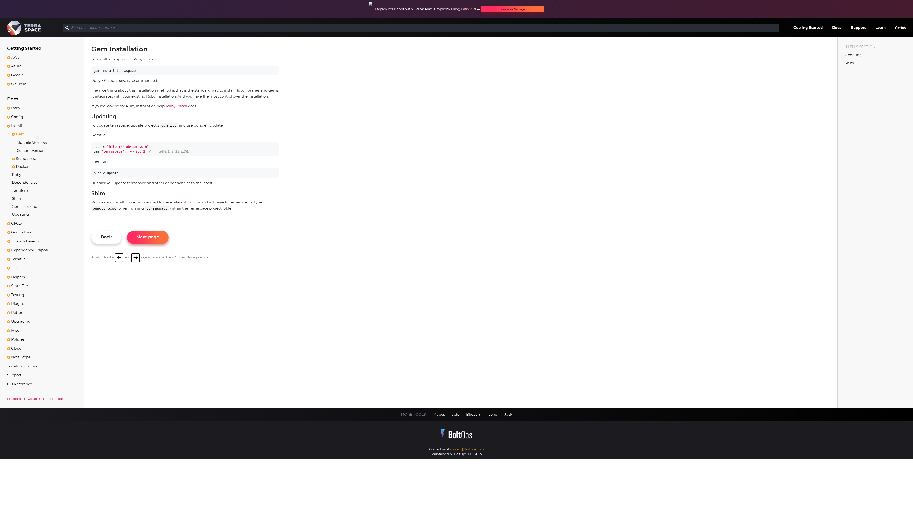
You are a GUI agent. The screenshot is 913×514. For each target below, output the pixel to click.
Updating (20, 214)
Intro (15, 108)
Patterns (18, 313)
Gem (20, 134)
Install (16, 126)
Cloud (16, 348)
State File (19, 286)
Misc (15, 330)
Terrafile (18, 259)
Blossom (468, 9)
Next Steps (20, 357)
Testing (17, 295)
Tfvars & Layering (26, 241)
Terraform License (23, 366)
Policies (17, 339)
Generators (21, 232)
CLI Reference (19, 384)
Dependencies (24, 182)
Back (106, 237)
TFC (14, 268)
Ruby (16, 175)
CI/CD (16, 223)
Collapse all (36, 398)
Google (17, 75)
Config (17, 117)
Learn (880, 28)
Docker (22, 166)
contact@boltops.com (467, 449)
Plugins (17, 304)
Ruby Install (176, 106)
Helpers (18, 277)
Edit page (56, 398)
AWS (15, 57)
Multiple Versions (32, 143)
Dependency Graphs (29, 250)
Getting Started (808, 28)
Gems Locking (24, 206)
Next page (147, 237)
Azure (16, 66)
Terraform (20, 191)
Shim (16, 198)
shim (188, 202)
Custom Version (30, 151)
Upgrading (20, 321)
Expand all (14, 398)
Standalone (26, 159)
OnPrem (19, 84)
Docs (836, 28)
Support (858, 28)
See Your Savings (513, 9)
